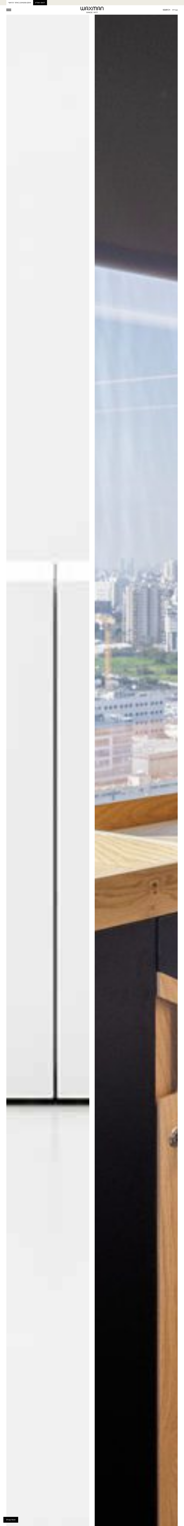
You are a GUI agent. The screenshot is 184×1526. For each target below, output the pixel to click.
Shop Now (10, 1519)
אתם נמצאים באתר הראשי (19, 2)
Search (166, 10)
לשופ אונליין (40, 2)
